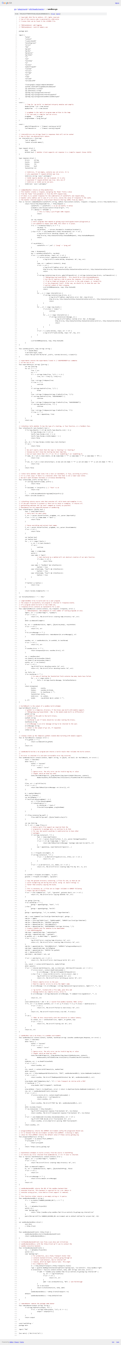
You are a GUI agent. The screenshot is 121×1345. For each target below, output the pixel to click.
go (15, 9)
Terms (22, 1342)
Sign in (117, 3)
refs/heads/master (36, 9)
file (52, 14)
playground (22, 9)
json (117, 1342)
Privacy (16, 1342)
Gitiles (11, 1342)
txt (113, 1342)
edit (58, 14)
